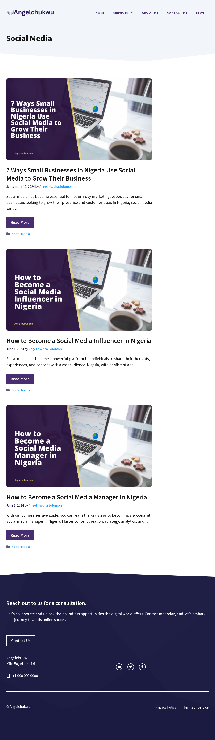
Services (120, 12)
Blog (200, 12)
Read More (19, 222)
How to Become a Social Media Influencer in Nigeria (78, 340)
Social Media (21, 234)
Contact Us (21, 640)
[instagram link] (119, 666)
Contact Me (177, 12)
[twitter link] (130, 666)
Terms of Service (196, 707)
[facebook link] (142, 666)
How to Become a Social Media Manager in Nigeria (76, 497)
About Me (150, 12)
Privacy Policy (166, 707)
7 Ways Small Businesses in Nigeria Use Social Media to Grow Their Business (70, 174)
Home (100, 12)
